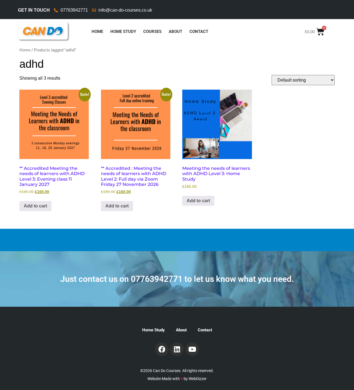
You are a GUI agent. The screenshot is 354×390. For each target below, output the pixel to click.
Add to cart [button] (35, 206)
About (175, 31)
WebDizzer (198, 378)
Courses (152, 31)
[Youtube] (192, 349)
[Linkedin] (177, 349)
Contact (198, 31)
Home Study (123, 31)
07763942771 (157, 279)
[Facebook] (162, 349)
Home (97, 31)
